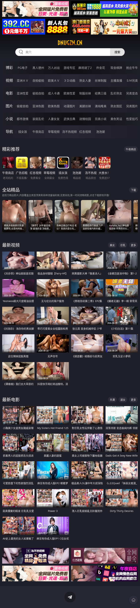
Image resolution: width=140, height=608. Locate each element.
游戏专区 (69, 68)
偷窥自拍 (22, 106)
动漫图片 (69, 106)
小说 (9, 118)
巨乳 (122, 245)
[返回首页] (133, 600)
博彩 (9, 67)
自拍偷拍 (38, 81)
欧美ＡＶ (54, 81)
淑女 (122, 399)
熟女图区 (116, 106)
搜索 (117, 52)
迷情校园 (85, 119)
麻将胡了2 (85, 68)
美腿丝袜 (85, 106)
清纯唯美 (100, 106)
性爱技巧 (132, 119)
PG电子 (23, 68)
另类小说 (100, 119)
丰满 (112, 399)
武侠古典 (69, 119)
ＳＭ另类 (132, 81)
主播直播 (116, 81)
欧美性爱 (69, 93)
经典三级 (100, 93)
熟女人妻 (85, 81)
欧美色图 (54, 106)
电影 (9, 93)
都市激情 (22, 119)
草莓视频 (54, 132)
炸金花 (100, 68)
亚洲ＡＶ (22, 81)
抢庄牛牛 (132, 68)
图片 (9, 106)
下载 (133, 190)
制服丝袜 (85, 93)
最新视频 (11, 245)
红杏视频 (85, 132)
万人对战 (54, 68)
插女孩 (22, 132)
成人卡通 (54, 93)
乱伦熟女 (116, 93)
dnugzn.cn (70, 42)
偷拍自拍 (38, 93)
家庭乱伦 (38, 119)
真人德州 (38, 68)
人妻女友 (54, 119)
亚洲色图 (38, 106)
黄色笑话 (116, 119)
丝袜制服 (100, 81)
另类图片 (132, 106)
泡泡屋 (100, 132)
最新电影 (11, 399)
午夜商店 (38, 132)
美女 (112, 245)
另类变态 (132, 93)
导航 (9, 131)
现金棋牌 (116, 68)
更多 (133, 245)
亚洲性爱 (22, 93)
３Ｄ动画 (69, 81)
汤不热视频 (69, 132)
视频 (9, 80)
